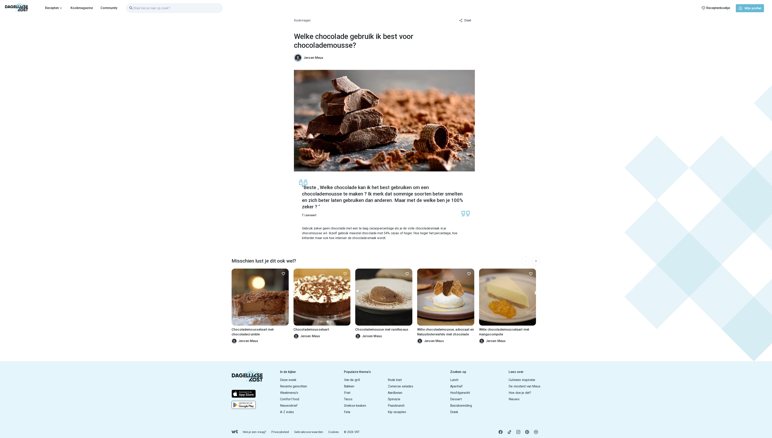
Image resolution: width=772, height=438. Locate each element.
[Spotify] (536, 432)
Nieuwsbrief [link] (289, 405)
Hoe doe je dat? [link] (520, 393)
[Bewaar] (283, 273)
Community (109, 8)
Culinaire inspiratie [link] (522, 380)
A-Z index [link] (287, 412)
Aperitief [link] (456, 386)
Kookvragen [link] (302, 20)
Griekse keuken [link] (355, 405)
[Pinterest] (527, 432)
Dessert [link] (456, 399)
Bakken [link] (349, 386)
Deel (467, 20)
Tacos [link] (348, 399)
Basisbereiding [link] (461, 405)
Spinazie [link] (394, 399)
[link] (16, 8)
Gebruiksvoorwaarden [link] (308, 432)
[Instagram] (518, 432)
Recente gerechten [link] (293, 386)
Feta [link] (347, 412)
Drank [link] (454, 412)
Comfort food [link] (289, 399)
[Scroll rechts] (536, 261)
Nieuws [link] (514, 399)
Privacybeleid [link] (280, 432)
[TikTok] (509, 432)
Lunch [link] (454, 380)
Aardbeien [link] (395, 393)
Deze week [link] (288, 380)
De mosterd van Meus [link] (524, 386)
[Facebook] (500, 432)
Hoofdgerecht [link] (460, 393)
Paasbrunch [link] (396, 405)
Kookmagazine (82, 8)
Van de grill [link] (352, 380)
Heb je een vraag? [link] (254, 432)
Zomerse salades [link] (400, 386)
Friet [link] (347, 393)
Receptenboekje (718, 8)
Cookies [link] (333, 432)
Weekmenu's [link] (289, 393)
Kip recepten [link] (397, 412)
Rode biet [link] (395, 380)
